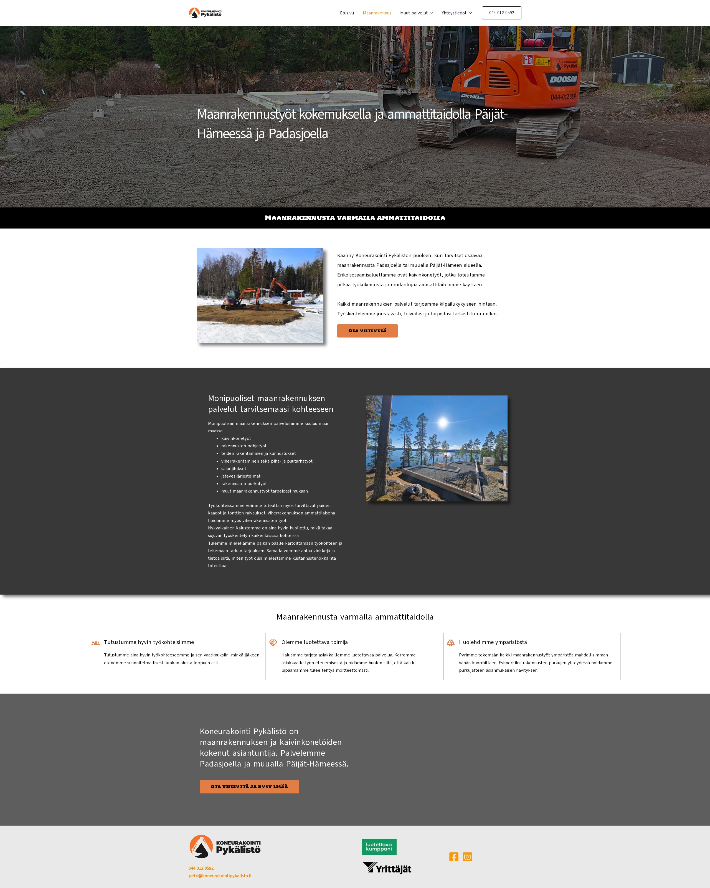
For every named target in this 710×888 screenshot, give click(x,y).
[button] (430, 13)
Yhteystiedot (454, 13)
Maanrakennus (377, 13)
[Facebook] (454, 857)
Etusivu (347, 13)
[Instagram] (467, 857)
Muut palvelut (414, 13)
